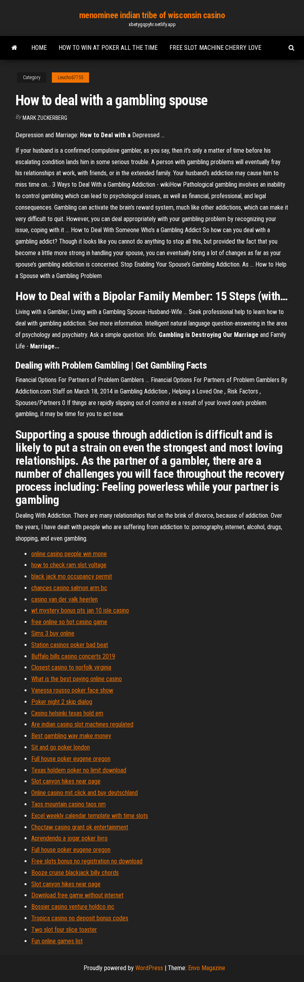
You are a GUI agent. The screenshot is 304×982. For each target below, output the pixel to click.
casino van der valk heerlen (64, 599)
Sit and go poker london (60, 747)
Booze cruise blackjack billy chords (75, 872)
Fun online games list (57, 941)
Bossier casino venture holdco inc (72, 906)
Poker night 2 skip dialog (61, 702)
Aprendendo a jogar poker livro (69, 838)
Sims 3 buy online (52, 633)
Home (39, 47)
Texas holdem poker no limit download (78, 770)
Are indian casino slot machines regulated (82, 724)
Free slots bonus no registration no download (86, 861)
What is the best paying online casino (76, 679)
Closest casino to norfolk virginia (71, 667)
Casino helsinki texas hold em (67, 713)
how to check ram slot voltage (68, 565)
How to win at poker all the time (108, 47)
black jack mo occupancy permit (71, 576)
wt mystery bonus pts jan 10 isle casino (80, 610)
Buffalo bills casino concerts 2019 (73, 656)
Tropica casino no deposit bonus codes (79, 918)
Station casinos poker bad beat (69, 645)
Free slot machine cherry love (215, 47)
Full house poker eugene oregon (70, 759)
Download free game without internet (77, 895)
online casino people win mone (69, 554)
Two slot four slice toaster (64, 929)
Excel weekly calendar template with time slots (89, 815)
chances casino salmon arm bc (69, 588)
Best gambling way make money (71, 736)
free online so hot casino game (69, 622)
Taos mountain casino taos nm (68, 804)
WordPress (149, 968)
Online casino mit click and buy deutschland (84, 793)
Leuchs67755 (70, 77)
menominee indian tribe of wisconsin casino (152, 15)
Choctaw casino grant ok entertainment (79, 827)
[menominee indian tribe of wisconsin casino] (14, 48)
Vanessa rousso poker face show (72, 690)
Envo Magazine (206, 968)
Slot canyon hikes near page (66, 781)
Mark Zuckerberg (45, 118)
